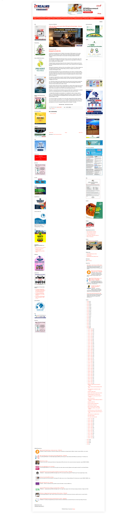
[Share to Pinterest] (70, 107)
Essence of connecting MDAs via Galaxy (47, 477)
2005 (88, 442)
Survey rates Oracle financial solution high (94, 293)
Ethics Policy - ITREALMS (89, 18)
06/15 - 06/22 (90, 369)
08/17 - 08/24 (90, 356)
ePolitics (44, 16)
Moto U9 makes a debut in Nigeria (93, 406)
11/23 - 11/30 (90, 336)
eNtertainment (49, 16)
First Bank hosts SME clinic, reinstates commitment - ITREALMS (96, 286)
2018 (88, 313)
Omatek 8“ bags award (92, 391)
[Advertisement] (66, 123)
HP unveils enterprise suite (92, 416)
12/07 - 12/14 (90, 333)
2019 (88, 311)
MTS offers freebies (91, 415)
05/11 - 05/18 (90, 377)
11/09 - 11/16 (90, 339)
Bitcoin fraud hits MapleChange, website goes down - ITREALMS (96, 271)
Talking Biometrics (57, 16)
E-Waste (35, 18)
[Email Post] (64, 107)
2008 (88, 327)
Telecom (53, 18)
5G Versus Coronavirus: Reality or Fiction (39, 249)
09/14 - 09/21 (90, 350)
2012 (88, 321)
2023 (88, 305)
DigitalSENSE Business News (92, 253)
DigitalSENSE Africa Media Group (92, 256)
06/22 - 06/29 (90, 368)
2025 (88, 302)
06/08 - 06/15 (90, 371)
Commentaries (65, 16)
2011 (88, 323)
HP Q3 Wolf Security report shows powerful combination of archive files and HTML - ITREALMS (56, 471)
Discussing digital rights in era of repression (47, 466)
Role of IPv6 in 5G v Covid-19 (40, 247)
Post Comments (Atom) (58, 134)
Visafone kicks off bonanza (92, 404)
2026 (88, 301)
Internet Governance (42, 18)
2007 (88, 439)
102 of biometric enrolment (91, 231)
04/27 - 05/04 (90, 380)
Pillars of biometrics (90, 236)
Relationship (59, 18)
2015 (88, 317)
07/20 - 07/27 (90, 362)
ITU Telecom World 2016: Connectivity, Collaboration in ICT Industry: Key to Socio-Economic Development (40, 290)
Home (35, 16)
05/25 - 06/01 (90, 374)
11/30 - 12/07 (90, 334)
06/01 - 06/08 (90, 372)
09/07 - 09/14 (90, 352)
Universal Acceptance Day (68, 18)
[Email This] (66, 107)
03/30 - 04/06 (90, 420)
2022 (88, 307)
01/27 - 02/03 (90, 433)
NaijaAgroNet (85, 16)
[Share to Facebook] (69, 107)
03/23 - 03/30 (90, 421)
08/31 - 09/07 (90, 353)
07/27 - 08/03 (90, 361)
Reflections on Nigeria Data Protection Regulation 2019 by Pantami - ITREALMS (53, 493)
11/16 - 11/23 (90, 337)
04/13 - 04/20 (90, 383)
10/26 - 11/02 (90, 342)
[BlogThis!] (67, 107)
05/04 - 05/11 (90, 378)
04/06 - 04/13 (90, 418)
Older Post (80, 132)
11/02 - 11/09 (90, 340)
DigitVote (49, 18)
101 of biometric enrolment (91, 232)
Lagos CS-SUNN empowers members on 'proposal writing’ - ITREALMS (52, 487)
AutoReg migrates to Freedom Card (94, 394)
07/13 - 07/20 (90, 364)
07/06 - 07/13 (90, 365)
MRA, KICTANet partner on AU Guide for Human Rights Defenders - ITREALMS (96, 279)
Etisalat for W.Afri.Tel (55, 51)
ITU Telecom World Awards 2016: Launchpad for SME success (40, 297)
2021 (88, 308)
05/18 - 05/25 (90, 375)
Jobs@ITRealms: (92, 16)
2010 (88, 324)
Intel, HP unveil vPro (91, 398)
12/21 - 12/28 (90, 330)
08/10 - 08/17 (90, 358)
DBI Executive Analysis (78, 18)
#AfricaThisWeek (72, 16)
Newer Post (51, 132)
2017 (88, 314)
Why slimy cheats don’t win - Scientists (46, 482)
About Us (39, 16)
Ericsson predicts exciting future (93, 403)
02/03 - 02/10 (90, 431)
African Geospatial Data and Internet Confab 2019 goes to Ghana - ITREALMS (53, 498)
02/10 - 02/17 (90, 430)
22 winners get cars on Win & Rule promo (95, 410)
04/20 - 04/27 (90, 381)
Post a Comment (53, 113)
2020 (88, 310)
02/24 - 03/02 (90, 427)
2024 (88, 304)
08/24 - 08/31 (90, 355)
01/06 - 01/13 (90, 437)
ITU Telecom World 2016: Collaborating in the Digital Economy (39, 294)
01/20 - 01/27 (90, 434)
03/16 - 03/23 (90, 423)
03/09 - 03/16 (90, 424)
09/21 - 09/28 (90, 349)
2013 (88, 320)
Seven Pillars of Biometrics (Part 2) (93, 235)
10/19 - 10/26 (90, 343)
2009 (88, 326)
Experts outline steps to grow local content (95, 392)
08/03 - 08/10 (90, 359)
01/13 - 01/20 (90, 436)
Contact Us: (79, 16)
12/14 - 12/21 (90, 331)
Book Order (99, 16)
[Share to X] (68, 107)
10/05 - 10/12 (90, 346)
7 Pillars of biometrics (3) (91, 234)
